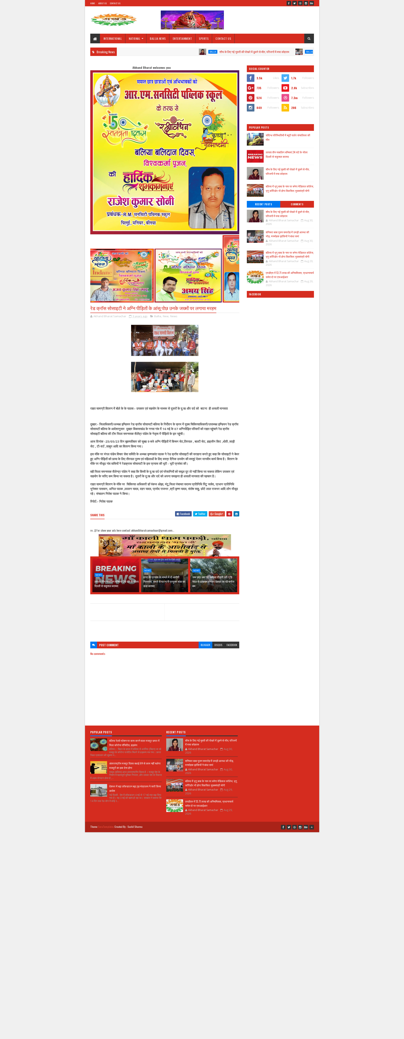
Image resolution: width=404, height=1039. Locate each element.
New (166, 316)
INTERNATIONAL (113, 38)
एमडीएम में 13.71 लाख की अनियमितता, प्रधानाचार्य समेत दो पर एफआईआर (290, 275)
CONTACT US (223, 38)
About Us (102, 3)
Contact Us (115, 3)
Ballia (175, 51)
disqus (218, 645)
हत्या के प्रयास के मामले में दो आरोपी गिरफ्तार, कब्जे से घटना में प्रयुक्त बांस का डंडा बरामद (164, 581)
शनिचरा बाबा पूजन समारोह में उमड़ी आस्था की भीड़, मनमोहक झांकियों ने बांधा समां (287, 234)
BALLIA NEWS (158, 38)
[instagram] (306, 3)
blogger (205, 645)
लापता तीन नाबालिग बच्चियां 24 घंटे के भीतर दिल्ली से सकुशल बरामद (116, 583)
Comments (297, 204)
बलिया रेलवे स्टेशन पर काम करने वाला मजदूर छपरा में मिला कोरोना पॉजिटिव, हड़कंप (134, 742)
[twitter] (294, 3)
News (173, 316)
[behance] (311, 3)
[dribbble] (300, 3)
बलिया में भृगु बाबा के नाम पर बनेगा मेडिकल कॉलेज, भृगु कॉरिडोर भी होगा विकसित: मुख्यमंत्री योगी (290, 188)
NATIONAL (134, 38)
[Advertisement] (164, 629)
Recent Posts (263, 204)
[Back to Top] (311, 827)
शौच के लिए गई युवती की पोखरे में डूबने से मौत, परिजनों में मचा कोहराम (217, 51)
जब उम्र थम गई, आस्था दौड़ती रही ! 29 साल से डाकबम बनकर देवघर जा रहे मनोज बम (213, 581)
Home (92, 3)
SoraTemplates (106, 826)
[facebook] (289, 3)
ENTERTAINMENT (182, 38)
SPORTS (204, 38)
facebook (232, 645)
